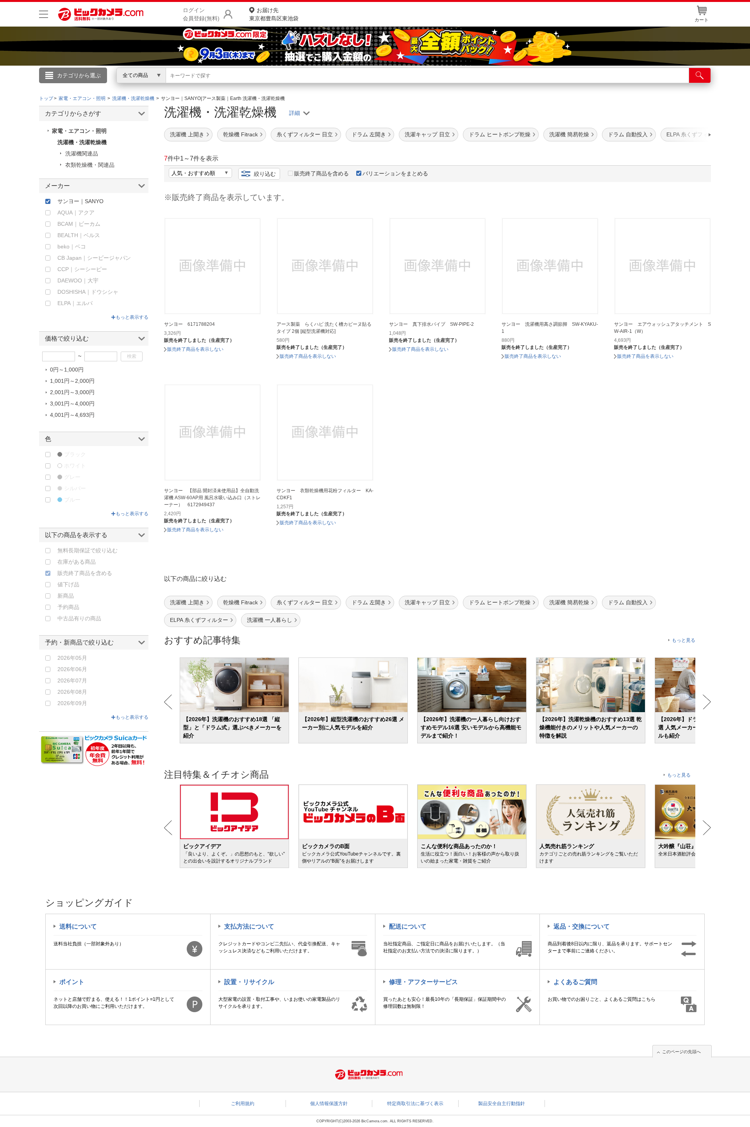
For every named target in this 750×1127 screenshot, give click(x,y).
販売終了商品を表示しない (195, 349)
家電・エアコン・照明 (79, 131)
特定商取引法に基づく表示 (415, 1103)
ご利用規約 (242, 1103)
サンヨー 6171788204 (189, 324)
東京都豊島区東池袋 (273, 14)
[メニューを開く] (43, 14)
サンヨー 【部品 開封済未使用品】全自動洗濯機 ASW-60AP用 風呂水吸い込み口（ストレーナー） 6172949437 (212, 497)
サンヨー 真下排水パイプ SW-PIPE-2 (431, 324)
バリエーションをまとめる (395, 173)
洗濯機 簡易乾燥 (569, 134)
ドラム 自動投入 (628, 134)
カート (702, 20)
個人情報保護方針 (329, 1103)
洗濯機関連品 (81, 153)
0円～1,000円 (67, 369)
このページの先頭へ (681, 1051)
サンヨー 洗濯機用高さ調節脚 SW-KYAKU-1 (550, 327)
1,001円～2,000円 (72, 381)
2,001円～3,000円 (72, 392)
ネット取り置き (476, 86)
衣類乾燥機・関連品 (89, 165)
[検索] (700, 75)
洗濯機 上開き (187, 134)
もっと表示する (132, 317)
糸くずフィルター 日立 (305, 134)
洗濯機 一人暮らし (269, 620)
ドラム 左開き (369, 134)
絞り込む (265, 174)
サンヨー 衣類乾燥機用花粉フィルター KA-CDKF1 (325, 494)
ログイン (207, 88)
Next (707, 702)
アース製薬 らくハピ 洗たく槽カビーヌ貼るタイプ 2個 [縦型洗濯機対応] (324, 327)
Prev (168, 702)
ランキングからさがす (343, 86)
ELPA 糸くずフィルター (199, 620)
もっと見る (683, 640)
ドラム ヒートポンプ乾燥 (499, 134)
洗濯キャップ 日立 (427, 134)
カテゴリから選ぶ (79, 75)
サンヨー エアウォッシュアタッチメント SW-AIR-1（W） (662, 327)
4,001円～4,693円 (72, 415)
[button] (687, 134)
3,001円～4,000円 (72, 403)
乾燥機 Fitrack (240, 134)
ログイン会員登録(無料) (201, 14)
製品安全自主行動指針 (501, 1103)
